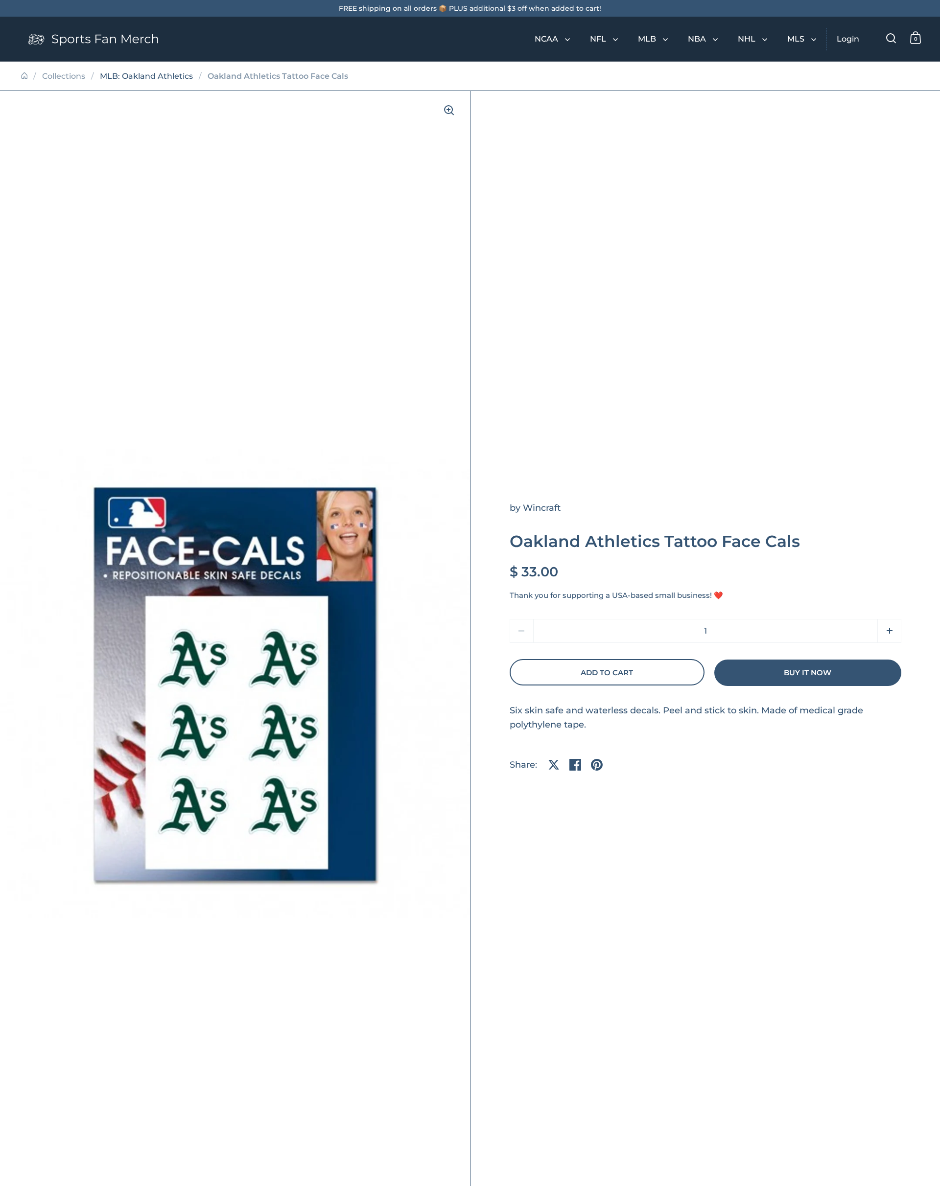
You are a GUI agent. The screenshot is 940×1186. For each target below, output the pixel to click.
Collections (63, 76)
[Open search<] (891, 38)
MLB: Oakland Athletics (146, 76)
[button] (889, 631)
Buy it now (807, 672)
